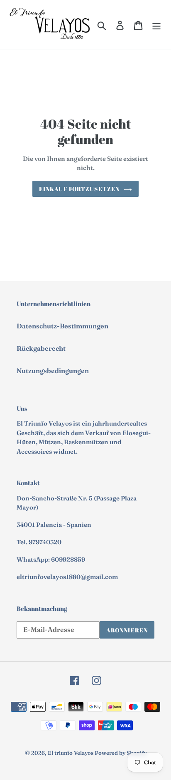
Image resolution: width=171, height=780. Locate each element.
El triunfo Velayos (70, 752)
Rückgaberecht (41, 348)
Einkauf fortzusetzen (79, 189)
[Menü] (156, 24)
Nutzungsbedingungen (53, 370)
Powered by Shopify (121, 752)
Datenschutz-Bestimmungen (62, 326)
